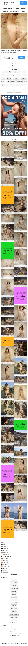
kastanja (12, 85)
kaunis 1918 (14, 608)
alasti (3, 78)
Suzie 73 (5, 570)
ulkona (18, 72)
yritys (25, 81)
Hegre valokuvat (14, 630)
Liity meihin (23, 3)
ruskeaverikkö (6, 72)
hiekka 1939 (14, 603)
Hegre (14, 635)
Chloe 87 (5, 564)
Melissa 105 (6, 554)
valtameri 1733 (14, 617)
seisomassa (23, 78)
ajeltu (13, 72)
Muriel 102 (5, 560)
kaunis (2, 81)
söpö (13, 75)
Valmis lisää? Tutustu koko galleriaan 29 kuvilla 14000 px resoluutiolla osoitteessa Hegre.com (14, 51)
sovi (8, 81)
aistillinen (16, 78)
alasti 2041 (14, 591)
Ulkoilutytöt (14, 628)
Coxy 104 (5, 558)
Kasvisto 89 (6, 562)
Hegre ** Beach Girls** (9, 3)
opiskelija (19, 81)
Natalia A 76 (6, 566)
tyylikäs (13, 81)
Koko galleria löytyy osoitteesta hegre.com (14, 11)
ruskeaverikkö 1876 (14, 614)
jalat (24, 72)
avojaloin (5, 85)
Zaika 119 (5, 552)
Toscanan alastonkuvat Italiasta (14, 633)
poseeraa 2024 (14, 597)
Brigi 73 (5, 568)
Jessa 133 (5, 550)
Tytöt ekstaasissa (14, 632)
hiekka (24, 75)
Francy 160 (5, 546)
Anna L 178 (5, 544)
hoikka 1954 (14, 600)
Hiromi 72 (5, 572)
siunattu (23, 85)
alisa (17, 85)
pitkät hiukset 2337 (14, 588)
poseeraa (9, 78)
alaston (18, 75)
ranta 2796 (14, 580)
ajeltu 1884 (14, 611)
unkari (3, 75)
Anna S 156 (6, 548)
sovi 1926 (14, 605)
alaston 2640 (14, 582)
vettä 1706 (14, 620)
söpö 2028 (14, 594)
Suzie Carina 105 (7, 556)
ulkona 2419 (14, 585)
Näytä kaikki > (14, 574)
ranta (8, 75)
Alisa (15, 66)
